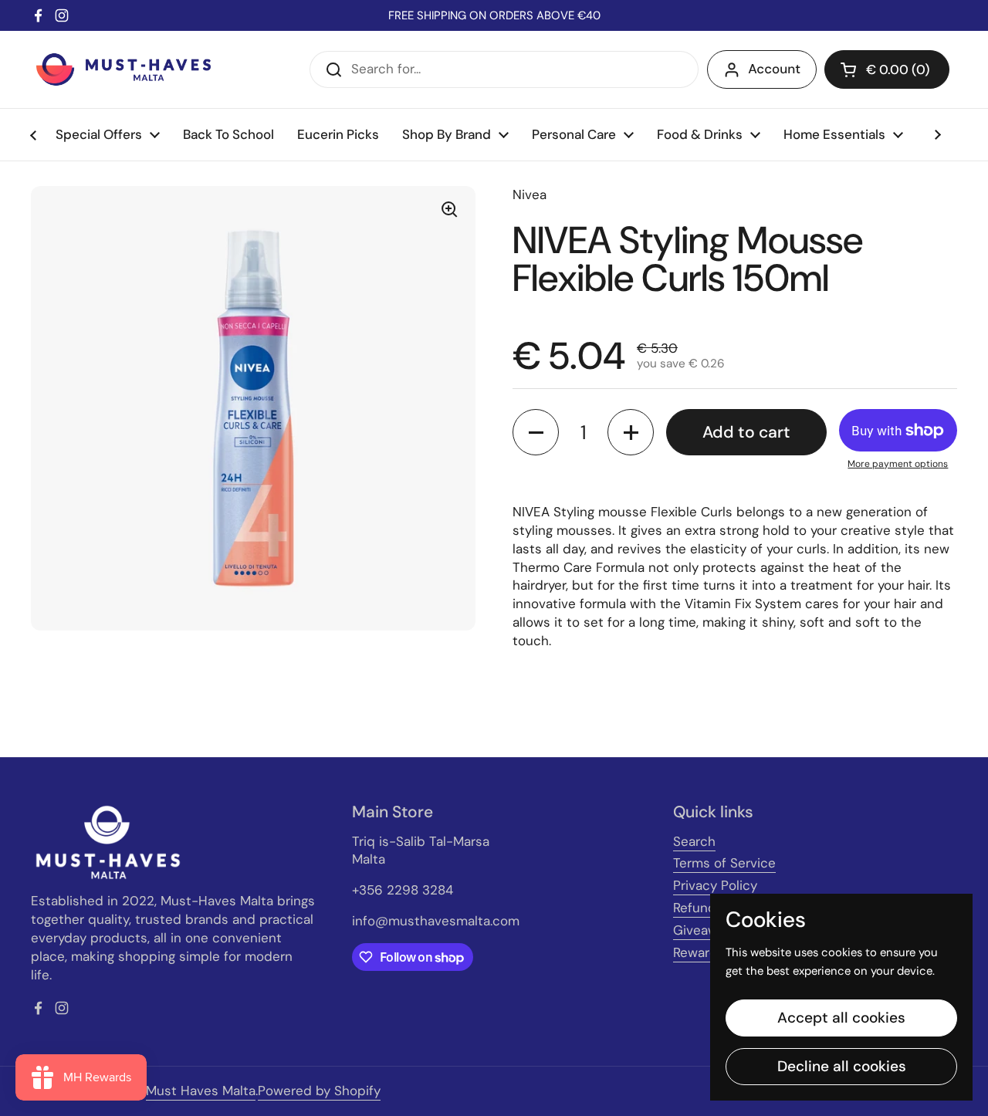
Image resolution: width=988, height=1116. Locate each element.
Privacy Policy (715, 885)
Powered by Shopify (319, 1090)
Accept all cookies (841, 1017)
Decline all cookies (841, 1066)
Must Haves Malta (200, 1090)
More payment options (898, 464)
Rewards (699, 952)
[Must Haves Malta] (123, 69)
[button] (886, 69)
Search (694, 841)
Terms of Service (724, 862)
